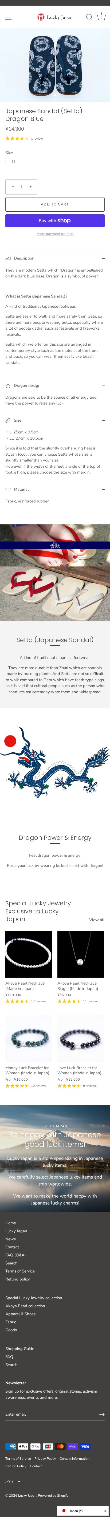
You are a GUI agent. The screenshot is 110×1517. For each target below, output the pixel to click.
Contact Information (74, 1458)
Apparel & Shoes (20, 1314)
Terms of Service (20, 1271)
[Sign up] (102, 1414)
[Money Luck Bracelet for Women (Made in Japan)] (28, 1038)
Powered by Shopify (53, 1495)
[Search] (89, 18)
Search (11, 1263)
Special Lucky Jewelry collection (33, 1298)
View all (97, 920)
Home (10, 1223)
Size (9, 152)
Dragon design (27, 385)
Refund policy (17, 1279)
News (10, 1239)
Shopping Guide (19, 1348)
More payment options (55, 233)
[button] (83, 1511)
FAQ (9, 1356)
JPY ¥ (9, 1482)
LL (14, 161)
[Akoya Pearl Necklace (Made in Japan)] (28, 954)
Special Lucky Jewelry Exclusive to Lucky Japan (38, 911)
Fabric (10, 1322)
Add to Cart (55, 204)
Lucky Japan (16, 1231)
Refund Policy (15, 1466)
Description (23, 258)
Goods (11, 1330)
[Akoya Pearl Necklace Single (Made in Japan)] (80, 954)
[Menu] (8, 17)
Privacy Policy (45, 1458)
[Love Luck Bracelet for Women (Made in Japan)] (80, 1038)
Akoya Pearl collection (25, 1306)
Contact (12, 1247)
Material (21, 489)
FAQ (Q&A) (15, 1255)
